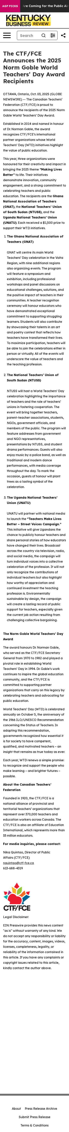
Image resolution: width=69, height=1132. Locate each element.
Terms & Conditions (34, 1125)
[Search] (43, 35)
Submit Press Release (34, 1117)
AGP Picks (10, 6)
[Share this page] (63, 35)
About (16, 1108)
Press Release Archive (41, 1108)
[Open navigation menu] (7, 35)
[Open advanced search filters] (52, 35)
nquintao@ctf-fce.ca (18, 863)
